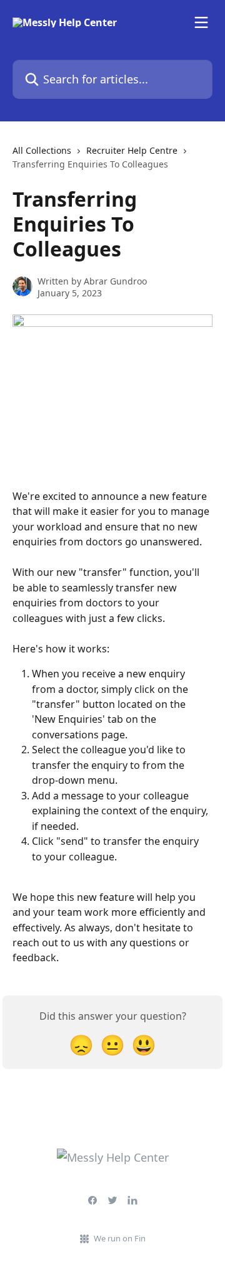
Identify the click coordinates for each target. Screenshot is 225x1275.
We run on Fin (120, 1238)
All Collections (41, 150)
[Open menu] (201, 22)
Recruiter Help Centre (132, 150)
